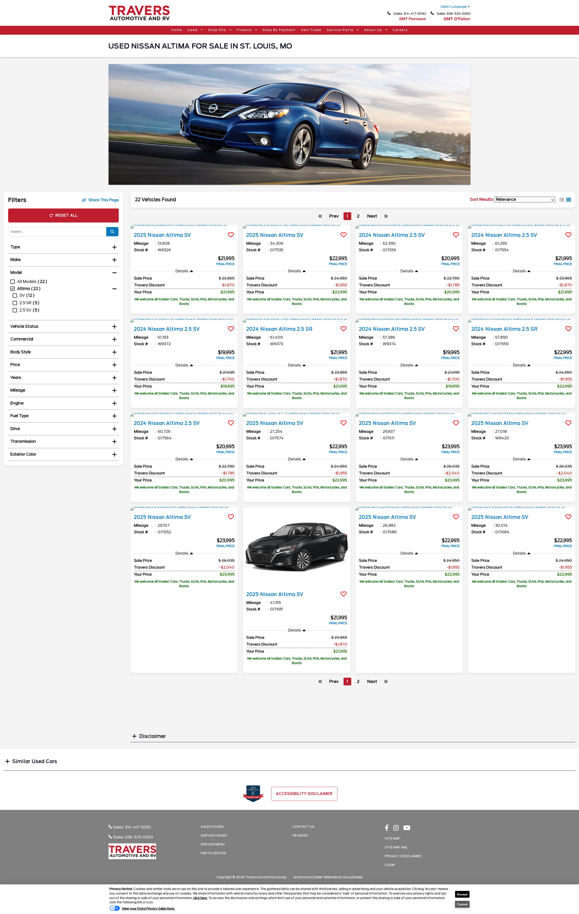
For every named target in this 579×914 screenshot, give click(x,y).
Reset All (66, 215)
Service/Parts (341, 30)
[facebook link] (387, 828)
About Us (373, 30)
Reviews (300, 835)
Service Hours (214, 835)
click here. (200, 898)
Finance (245, 30)
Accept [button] (462, 894)
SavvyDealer (353, 877)
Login (390, 865)
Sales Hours (212, 826)
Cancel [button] (462, 904)
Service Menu (213, 844)
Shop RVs (217, 30)
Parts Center (213, 853)
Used (193, 30)
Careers (400, 30)
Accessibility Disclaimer (304, 794)
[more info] (184, 226)
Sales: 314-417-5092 (409, 13)
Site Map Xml (396, 847)
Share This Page (103, 200)
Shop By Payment (279, 30)
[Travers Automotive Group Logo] (139, 22)
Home (176, 30)
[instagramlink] (396, 828)
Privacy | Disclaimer (403, 856)
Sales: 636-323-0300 (453, 13)
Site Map (392, 838)
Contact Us (303, 826)
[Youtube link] (407, 828)
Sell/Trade (311, 30)
